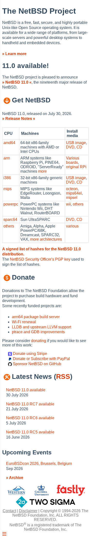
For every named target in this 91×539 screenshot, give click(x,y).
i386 (7, 178)
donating (38, 341)
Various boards (72, 160)
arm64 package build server (36, 317)
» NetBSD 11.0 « (17, 82)
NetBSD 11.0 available (25, 390)
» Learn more (14, 54)
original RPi (76, 167)
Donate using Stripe (29, 354)
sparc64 (10, 219)
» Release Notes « (18, 119)
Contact (9, 511)
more (42, 171)
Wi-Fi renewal (24, 322)
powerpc (10, 204)
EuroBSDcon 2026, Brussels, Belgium (39, 463)
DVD (70, 147)
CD (79, 147)
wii (68, 204)
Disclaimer (28, 511)
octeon (72, 189)
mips (7, 189)
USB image (76, 143)
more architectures (46, 239)
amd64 (9, 143)
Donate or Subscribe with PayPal (41, 359)
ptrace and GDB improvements (38, 332)
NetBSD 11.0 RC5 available (30, 432)
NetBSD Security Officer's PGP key (40, 259)
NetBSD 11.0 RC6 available (30, 418)
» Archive (14, 478)
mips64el (74, 193)
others (78, 204)
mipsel (71, 198)
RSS (63, 376)
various (72, 226)
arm (6, 158)
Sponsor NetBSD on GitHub (36, 364)
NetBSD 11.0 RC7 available (30, 404)
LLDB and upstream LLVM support (41, 327)
